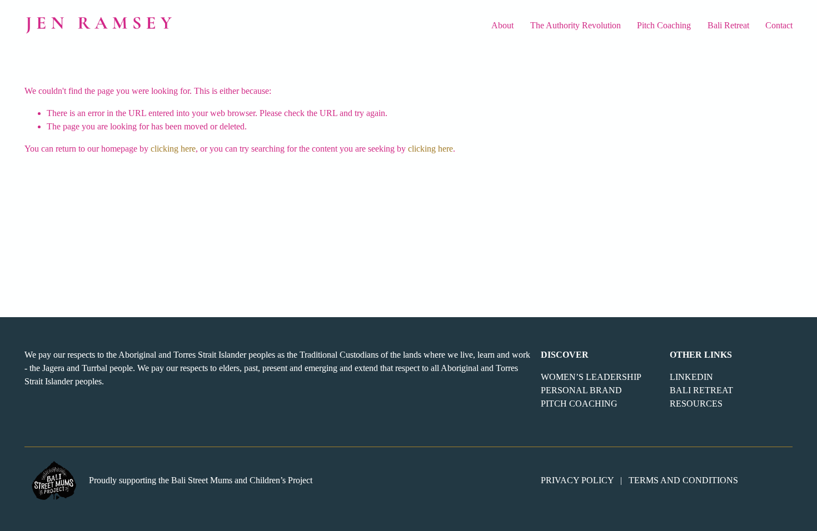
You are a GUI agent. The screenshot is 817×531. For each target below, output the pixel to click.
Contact (779, 25)
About (502, 25)
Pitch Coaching (664, 25)
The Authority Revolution (575, 25)
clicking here (173, 148)
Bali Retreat (728, 25)
